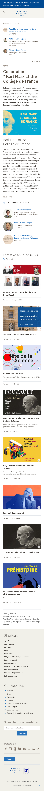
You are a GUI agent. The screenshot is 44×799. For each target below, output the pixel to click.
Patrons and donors (11, 676)
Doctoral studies (10, 663)
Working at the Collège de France (16, 666)
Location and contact (14, 781)
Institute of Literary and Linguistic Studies (17, 616)
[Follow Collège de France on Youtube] (28, 748)
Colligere (10, 700)
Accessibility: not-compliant (22, 786)
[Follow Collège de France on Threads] (15, 748)
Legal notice (26, 781)
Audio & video (9, 644)
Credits (34, 781)
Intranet (10, 691)
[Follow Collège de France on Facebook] (5, 748)
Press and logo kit (10, 660)
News (8, 622)
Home (5, 614)
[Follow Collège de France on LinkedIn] (24, 748)
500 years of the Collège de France (16, 657)
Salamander (11, 697)
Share (36, 61)
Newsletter (8, 654)
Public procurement (11, 670)
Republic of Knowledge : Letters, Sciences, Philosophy (21, 619)
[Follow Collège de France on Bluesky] (19, 748)
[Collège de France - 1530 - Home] (22, 14)
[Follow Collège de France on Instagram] (10, 748)
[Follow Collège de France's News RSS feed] (33, 748)
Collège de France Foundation (17, 704)
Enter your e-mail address (15, 728)
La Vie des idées (12, 710)
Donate (9, 759)
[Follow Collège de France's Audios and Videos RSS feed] (38, 748)
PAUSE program (12, 707)
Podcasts (7, 647)
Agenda (7, 641)
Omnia (9, 694)
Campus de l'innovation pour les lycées (20, 713)
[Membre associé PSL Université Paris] (29, 771)
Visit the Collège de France (13, 673)
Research (13, 614)
